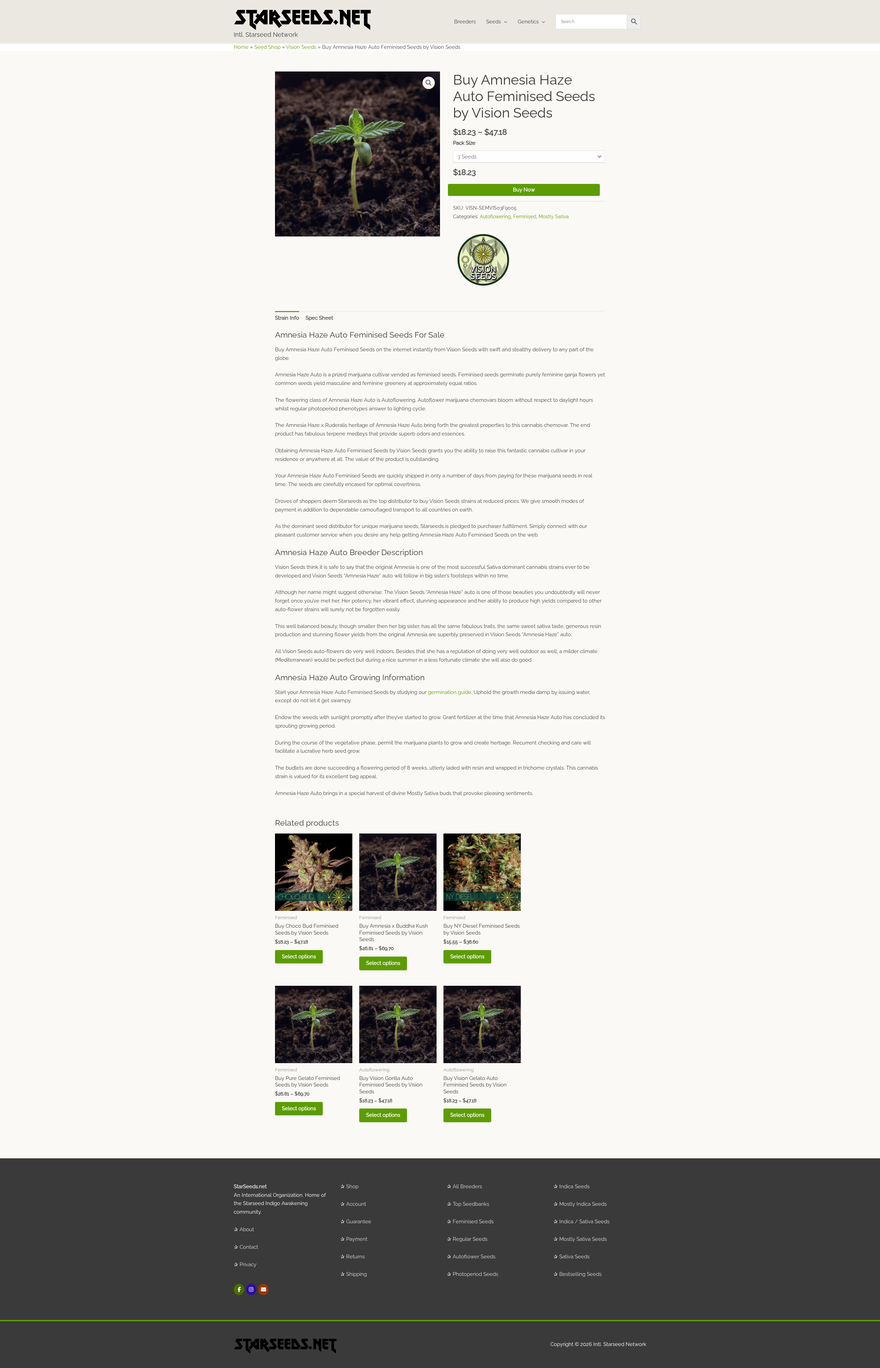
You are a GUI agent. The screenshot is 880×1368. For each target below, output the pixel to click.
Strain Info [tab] (287, 318)
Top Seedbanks (471, 1204)
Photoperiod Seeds (475, 1274)
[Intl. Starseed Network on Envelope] (263, 1289)
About (247, 1229)
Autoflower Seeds (474, 1257)
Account (356, 1204)
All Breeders (467, 1186)
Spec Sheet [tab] (319, 318)
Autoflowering (495, 216)
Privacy (248, 1264)
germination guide (449, 692)
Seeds (493, 22)
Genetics (528, 22)
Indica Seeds (574, 1186)
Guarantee (358, 1221)
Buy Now (524, 190)
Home (241, 47)
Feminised (524, 216)
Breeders (465, 22)
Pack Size (464, 143)
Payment (356, 1239)
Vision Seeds (301, 47)
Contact (249, 1247)
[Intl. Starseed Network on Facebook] (239, 1289)
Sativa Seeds (574, 1257)
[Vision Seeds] (483, 260)
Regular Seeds (470, 1239)
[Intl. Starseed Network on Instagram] (251, 1289)
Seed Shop (267, 47)
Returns (355, 1257)
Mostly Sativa (554, 216)
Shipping (356, 1274)
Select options (299, 956)
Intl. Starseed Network (266, 34)
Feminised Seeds (473, 1221)
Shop (352, 1186)
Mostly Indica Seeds (583, 1204)
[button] (428, 83)
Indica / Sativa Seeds (584, 1221)
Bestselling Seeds (580, 1274)
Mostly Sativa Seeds (583, 1239)
